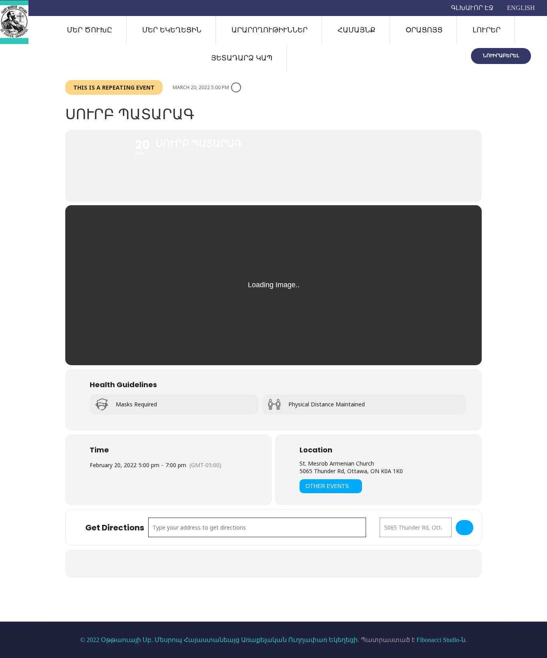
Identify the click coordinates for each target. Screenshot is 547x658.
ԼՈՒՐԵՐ (487, 30)
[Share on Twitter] (253, 564)
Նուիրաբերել (501, 55)
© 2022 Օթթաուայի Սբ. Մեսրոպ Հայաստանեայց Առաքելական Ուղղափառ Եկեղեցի (219, 639)
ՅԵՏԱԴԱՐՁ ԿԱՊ (241, 58)
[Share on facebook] (233, 564)
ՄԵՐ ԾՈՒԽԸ (89, 30)
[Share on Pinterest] (294, 564)
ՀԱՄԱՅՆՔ (357, 30)
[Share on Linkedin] (273, 564)
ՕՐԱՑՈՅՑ (424, 30)
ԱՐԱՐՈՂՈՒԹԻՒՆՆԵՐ (269, 30)
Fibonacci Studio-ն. (441, 639)
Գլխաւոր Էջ (472, 7)
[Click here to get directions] (464, 527)
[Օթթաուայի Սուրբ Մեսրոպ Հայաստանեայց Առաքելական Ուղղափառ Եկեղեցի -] (14, 22)
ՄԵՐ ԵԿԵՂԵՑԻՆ (171, 30)
